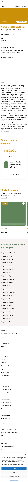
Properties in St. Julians (6, 402)
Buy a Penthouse (5, 340)
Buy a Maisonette (5, 372)
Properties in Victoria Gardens (9, 322)
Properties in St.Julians (7, 302)
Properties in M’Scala (6, 415)
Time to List (3, 426)
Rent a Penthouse (5, 352)
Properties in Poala (5, 412)
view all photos (22, 21)
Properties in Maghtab (7, 282)
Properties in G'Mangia (7, 262)
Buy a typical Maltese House (7, 365)
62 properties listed (15, 164)
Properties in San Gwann (8, 299)
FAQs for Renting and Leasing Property (9, 432)
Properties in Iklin (5, 408)
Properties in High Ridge (8, 269)
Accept (14, 468)
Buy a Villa (3, 362)
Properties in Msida (6, 285)
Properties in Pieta (6, 295)
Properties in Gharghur (7, 259)
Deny (14, 472)
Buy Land (3, 369)
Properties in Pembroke (8, 292)
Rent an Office (4, 359)
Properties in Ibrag (6, 272)
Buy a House (4, 336)
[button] (26, 454)
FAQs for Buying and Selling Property (9, 429)
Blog (2, 449)
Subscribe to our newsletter (7, 446)
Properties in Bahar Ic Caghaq (9, 253)
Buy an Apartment (5, 343)
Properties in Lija (5, 386)
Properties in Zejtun (5, 418)
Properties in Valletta (7, 318)
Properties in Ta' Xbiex (7, 312)
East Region (7, 247)
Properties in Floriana (7, 256)
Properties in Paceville (7, 289)
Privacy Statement (14, 480)
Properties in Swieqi (6, 305)
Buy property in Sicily (5, 375)
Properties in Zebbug (6, 405)
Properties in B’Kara (5, 383)
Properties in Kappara (7, 276)
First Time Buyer (4, 439)
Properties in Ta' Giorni (7, 308)
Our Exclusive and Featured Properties (9, 333)
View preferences (14, 476)
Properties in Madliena (7, 279)
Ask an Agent (4, 435)
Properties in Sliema (5, 399)
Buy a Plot (3, 346)
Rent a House (4, 349)
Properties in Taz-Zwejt (7, 315)
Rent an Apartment (5, 356)
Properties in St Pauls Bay (6, 392)
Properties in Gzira (6, 266)
